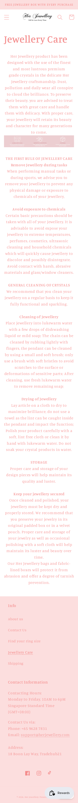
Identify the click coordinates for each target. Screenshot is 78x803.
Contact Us (17, 630)
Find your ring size (24, 641)
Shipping (15, 663)
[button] (6, 17)
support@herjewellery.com (45, 734)
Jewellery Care (20, 652)
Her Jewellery (32, 797)
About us (15, 619)
